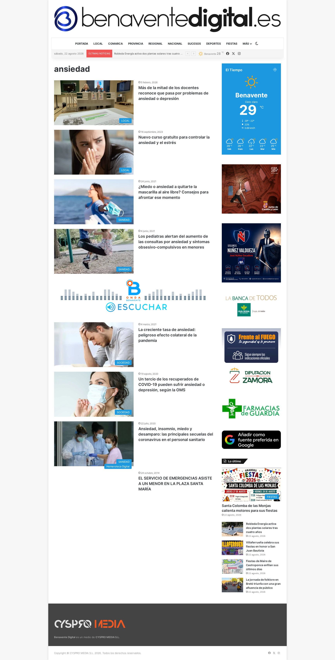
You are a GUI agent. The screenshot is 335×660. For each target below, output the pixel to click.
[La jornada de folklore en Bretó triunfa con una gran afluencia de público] (232, 585)
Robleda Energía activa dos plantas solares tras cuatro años (262, 528)
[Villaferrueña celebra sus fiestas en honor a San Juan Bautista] (232, 547)
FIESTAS (231, 43)
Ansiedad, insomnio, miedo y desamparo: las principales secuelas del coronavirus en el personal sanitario (175, 434)
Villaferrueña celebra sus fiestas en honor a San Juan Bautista (151, 53)
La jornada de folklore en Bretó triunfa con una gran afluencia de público (263, 583)
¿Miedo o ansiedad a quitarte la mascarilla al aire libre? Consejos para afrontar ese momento (173, 192)
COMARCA (115, 43)
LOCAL (98, 43)
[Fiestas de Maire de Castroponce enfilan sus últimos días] (232, 566)
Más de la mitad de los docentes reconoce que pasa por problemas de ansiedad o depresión (173, 93)
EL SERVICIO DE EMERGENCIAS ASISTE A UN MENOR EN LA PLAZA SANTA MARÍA (175, 483)
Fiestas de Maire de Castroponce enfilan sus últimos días (262, 565)
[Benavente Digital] (167, 18)
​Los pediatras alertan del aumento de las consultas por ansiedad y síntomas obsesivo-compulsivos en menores (174, 241)
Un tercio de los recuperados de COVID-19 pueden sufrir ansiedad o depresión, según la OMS (171, 384)
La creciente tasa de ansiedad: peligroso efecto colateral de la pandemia (167, 335)
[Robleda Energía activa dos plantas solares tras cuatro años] (232, 529)
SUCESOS (194, 43)
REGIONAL (155, 43)
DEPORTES (213, 43)
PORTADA (81, 43)
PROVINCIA (135, 43)
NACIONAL (175, 43)
